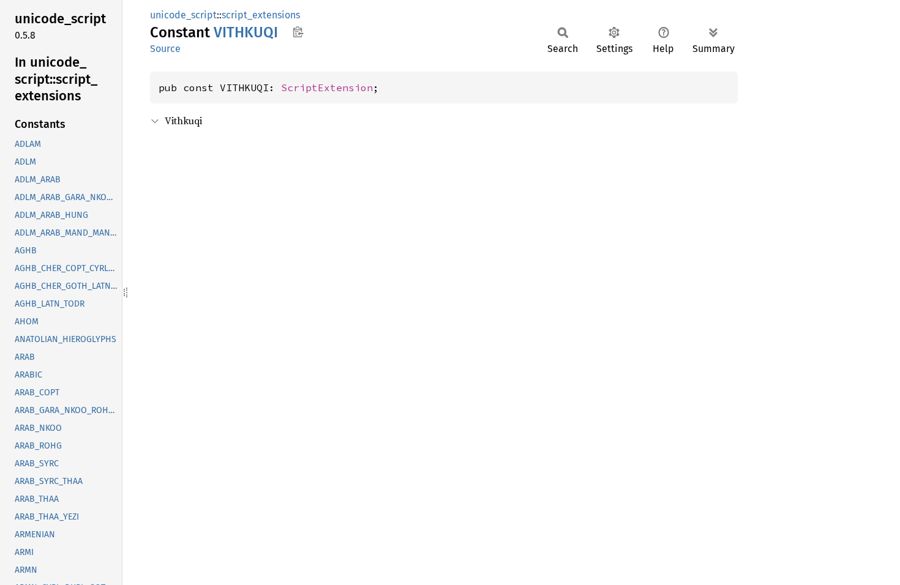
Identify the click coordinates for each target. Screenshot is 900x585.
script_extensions (261, 15)
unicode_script (183, 15)
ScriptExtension (327, 87)
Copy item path (298, 31)
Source (165, 48)
